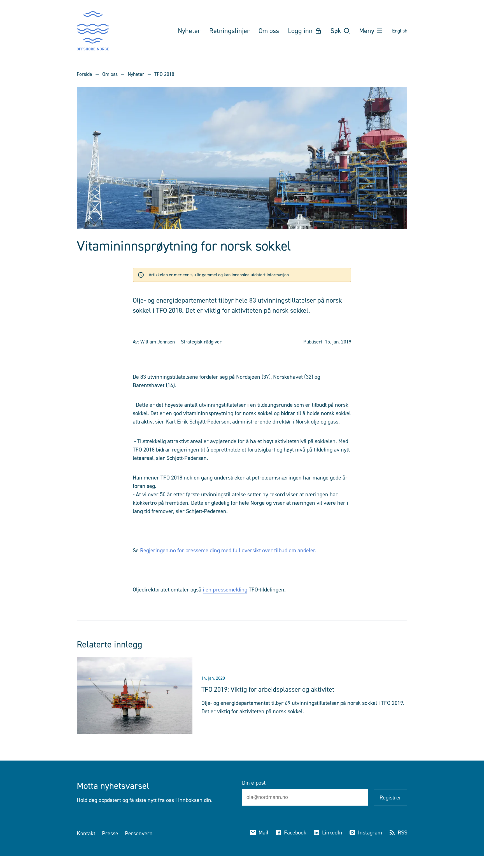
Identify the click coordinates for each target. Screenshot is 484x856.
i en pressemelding (225, 589)
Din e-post (254, 782)
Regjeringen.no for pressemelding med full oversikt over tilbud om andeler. (228, 550)
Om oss (110, 74)
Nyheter (136, 74)
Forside (84, 74)
